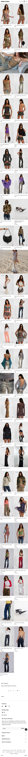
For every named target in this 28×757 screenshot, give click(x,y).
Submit (22, 728)
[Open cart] (24, 1)
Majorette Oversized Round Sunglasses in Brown (19, 221)
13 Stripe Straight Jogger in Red (20, 570)
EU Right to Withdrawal (14, 753)
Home (2, 696)
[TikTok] (9, 706)
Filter (26, 755)
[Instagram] (2, 706)
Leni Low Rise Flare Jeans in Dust (20, 95)
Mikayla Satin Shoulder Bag (19, 296)
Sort (2, 755)
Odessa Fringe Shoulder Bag (5, 247)
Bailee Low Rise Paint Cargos (5, 518)
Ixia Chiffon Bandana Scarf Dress (6, 544)
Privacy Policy (19, 750)
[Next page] (19, 691)
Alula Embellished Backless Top (5, 370)
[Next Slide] (13, 14)
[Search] (20, 1)
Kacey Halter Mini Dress (4, 144)
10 (17, 690)
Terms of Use (13, 750)
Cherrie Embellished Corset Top (5, 95)
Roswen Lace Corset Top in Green (20, 544)
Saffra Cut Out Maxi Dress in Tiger (6, 419)
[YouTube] (5, 706)
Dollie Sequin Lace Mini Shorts (5, 320)
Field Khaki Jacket (17, 49)
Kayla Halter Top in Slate (18, 648)
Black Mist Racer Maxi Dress (5, 468)
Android (5, 715)
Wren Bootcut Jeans (3, 674)
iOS (4, 712)
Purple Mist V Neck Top (4, 195)
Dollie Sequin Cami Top (18, 320)
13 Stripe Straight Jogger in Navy (6, 622)
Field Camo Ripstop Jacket (19, 492)
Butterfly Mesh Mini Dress (18, 419)
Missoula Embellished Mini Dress (6, 25)
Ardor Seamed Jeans (18, 247)
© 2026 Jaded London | (7, 750)
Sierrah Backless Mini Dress (5, 49)
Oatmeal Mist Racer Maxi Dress (5, 296)
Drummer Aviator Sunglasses (19, 622)
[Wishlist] (22, 1)
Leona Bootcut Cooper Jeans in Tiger (20, 195)
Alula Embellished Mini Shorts (19, 25)
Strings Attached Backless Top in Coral (21, 120)
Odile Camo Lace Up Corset (5, 120)
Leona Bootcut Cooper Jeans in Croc (20, 370)
